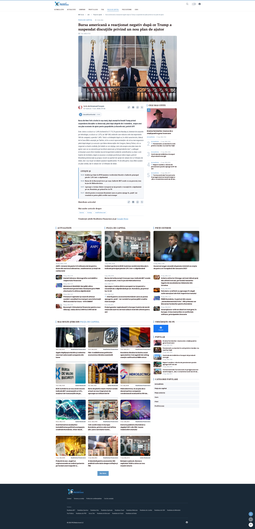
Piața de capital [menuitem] (113, 9)
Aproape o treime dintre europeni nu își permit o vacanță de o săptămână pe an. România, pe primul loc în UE (113, 188)
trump (89, 213)
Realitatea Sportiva (82, 510)
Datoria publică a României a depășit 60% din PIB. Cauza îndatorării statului (132, 427)
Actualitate (151, 137)
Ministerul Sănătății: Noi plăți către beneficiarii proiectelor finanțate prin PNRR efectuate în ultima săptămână (81, 288)
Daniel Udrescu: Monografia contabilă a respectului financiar (80, 279)
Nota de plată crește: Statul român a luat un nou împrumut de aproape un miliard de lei (103, 391)
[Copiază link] (129, 107)
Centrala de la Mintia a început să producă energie (163, 155)
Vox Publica (70, 513)
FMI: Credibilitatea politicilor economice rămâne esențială (100, 353)
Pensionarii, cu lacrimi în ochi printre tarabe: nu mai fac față (163, 145)
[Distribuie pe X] (142, 107)
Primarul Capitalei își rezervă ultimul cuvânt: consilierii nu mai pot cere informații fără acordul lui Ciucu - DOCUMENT (82, 299)
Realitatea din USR (159, 510)
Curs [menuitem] (136, 9)
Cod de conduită (108, 498)
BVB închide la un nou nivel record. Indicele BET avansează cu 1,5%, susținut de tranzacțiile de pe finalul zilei (70, 392)
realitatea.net (100, 213)
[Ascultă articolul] (251, 514)
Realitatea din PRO (81, 513)
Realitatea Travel (119, 510)
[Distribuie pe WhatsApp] (137, 107)
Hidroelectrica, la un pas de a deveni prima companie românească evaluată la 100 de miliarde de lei (133, 392)
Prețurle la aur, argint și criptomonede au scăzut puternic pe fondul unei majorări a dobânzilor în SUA (70, 464)
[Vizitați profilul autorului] (80, 107)
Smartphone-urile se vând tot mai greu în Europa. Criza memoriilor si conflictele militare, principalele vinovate (179, 312)
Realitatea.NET (71, 510)
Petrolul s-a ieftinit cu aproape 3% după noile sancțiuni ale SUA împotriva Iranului (178, 292)
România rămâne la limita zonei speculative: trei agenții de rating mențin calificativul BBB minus (134, 355)
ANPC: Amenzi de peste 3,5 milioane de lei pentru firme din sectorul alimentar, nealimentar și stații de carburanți (78, 268)
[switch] (194, 4)
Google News (122, 219)
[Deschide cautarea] (187, 4)
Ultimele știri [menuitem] (59, 9)
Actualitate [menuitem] (71, 9)
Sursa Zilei (92, 513)
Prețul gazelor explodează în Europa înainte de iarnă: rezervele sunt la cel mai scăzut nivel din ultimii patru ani (127, 309)
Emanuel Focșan (97, 106)
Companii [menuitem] (82, 9)
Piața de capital (97, 14)
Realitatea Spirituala (106, 510)
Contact (69, 498)
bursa (82, 213)
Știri (89, 14)
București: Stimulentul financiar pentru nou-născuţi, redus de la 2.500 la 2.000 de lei (82, 308)
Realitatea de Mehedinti (173, 510)
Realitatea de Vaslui (117, 513)
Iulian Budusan (80, 385)
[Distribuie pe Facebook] (133, 107)
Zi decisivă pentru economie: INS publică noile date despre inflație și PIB (103, 463)
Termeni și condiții (79, 498)
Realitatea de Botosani (103, 513)
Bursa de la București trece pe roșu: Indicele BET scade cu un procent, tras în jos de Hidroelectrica (113, 182)
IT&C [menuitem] (102, 9)
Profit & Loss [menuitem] (93, 9)
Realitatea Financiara (78, 349)
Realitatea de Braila (131, 513)
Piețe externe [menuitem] (127, 9)
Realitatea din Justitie (146, 510)
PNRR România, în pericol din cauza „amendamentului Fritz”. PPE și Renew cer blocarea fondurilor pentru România (178, 301)
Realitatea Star (95, 510)
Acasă (82, 14)
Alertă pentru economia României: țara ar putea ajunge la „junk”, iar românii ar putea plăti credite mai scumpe (111, 194)
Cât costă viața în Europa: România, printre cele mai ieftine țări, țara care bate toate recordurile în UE (102, 428)
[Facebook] (199, 4)
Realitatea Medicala (132, 510)
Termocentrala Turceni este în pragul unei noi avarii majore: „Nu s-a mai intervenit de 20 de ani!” (163, 178)
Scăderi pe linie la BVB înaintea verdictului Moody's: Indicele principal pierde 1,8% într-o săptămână (112, 176)
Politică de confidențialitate (94, 498)
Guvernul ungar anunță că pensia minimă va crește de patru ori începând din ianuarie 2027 (175, 267)
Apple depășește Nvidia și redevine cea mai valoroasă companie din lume (70, 355)
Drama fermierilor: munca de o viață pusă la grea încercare (160, 132)
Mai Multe (103, 473)
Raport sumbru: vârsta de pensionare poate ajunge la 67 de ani (164, 167)
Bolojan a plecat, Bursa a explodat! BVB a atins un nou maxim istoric (132, 463)
